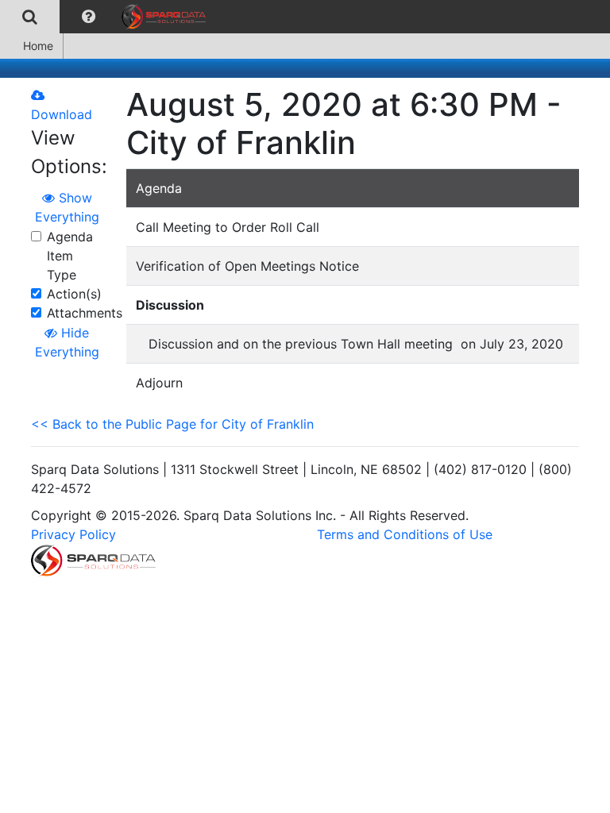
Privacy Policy (73, 534)
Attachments (84, 313)
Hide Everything (67, 342)
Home (38, 45)
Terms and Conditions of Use (404, 534)
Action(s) (74, 294)
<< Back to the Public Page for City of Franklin (172, 424)
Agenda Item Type (70, 256)
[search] (30, 16)
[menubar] (107, 16)
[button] (88, 17)
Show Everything (67, 207)
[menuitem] (30, 16)
